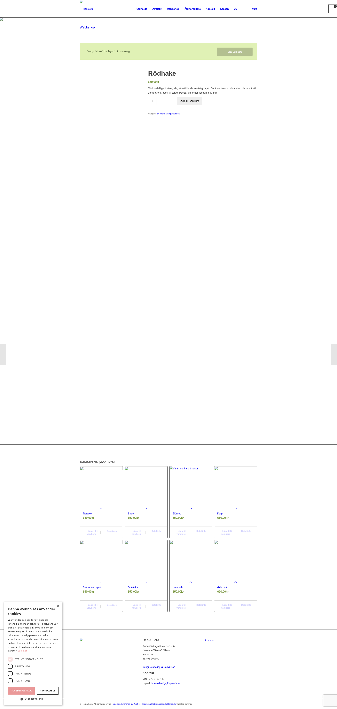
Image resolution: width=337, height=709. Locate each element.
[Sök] (243, 8)
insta (211, 640)
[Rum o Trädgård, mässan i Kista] (334, 354)
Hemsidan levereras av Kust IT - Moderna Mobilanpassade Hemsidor (143, 703)
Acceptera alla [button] (21, 690)
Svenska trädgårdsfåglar (168, 113)
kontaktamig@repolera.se (166, 683)
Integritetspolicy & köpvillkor (159, 667)
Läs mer (22, 650)
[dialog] (33, 653)
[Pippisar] (3, 354)
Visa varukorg (235, 51)
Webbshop (87, 27)
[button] (33, 699)
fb (206, 640)
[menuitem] (142, 8)
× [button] (58, 606)
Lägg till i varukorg (189, 100)
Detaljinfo (111, 530)
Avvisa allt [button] (47, 690)
